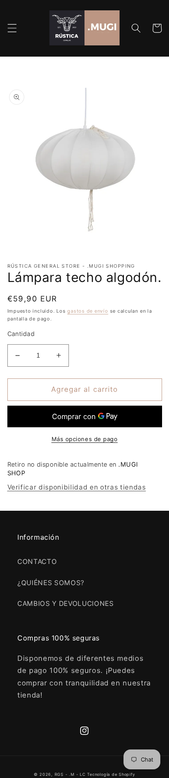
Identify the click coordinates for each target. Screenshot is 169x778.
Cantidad (21, 333)
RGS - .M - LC (71, 774)
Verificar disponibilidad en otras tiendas (76, 487)
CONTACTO (37, 561)
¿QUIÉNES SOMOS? (50, 583)
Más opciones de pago (85, 438)
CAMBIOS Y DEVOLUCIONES (65, 603)
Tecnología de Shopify (111, 774)
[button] (11, 28)
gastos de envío (87, 311)
